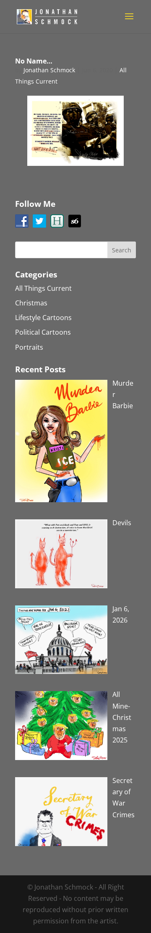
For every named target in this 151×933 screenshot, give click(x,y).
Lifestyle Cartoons (43, 317)
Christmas (31, 303)
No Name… (33, 61)
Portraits (29, 347)
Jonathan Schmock (49, 70)
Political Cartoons (43, 332)
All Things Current (43, 288)
